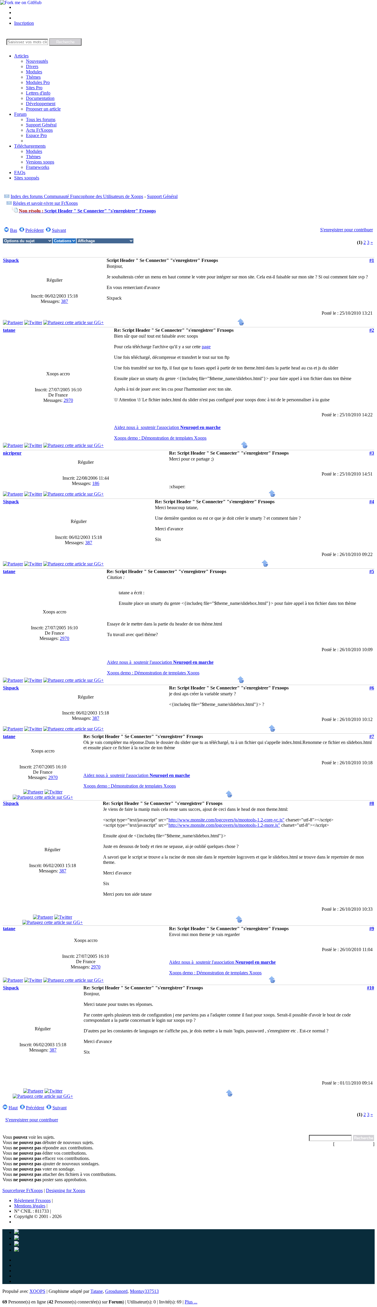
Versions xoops (40, 161)
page (206, 346)
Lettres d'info (38, 92)
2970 (68, 400)
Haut (13, 1107)
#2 (371, 330)
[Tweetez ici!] (33, 322)
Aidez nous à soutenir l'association (167, 427)
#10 (370, 987)
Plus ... (191, 1301)
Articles (21, 55)
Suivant (59, 230)
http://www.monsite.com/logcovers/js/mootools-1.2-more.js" (224, 825)
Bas (13, 230)
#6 (371, 687)
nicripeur (12, 453)
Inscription (24, 23)
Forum (20, 114)
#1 (371, 260)
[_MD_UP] (240, 323)
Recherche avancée (354, 1143)
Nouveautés (37, 61)
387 (64, 301)
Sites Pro (34, 87)
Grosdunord (116, 1291)
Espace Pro (36, 135)
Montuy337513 (144, 1291)
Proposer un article (43, 108)
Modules (34, 71)
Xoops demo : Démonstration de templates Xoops (160, 437)
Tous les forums (40, 119)
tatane (9, 330)
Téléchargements (30, 145)
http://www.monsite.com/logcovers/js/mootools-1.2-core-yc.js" (226, 819)
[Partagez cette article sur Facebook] (13, 322)
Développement (40, 103)
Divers (32, 66)
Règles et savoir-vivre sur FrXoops (45, 203)
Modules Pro (38, 82)
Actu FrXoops (39, 130)
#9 (371, 928)
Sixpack (11, 260)
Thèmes (33, 77)
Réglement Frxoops (32, 1200)
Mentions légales (29, 1205)
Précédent (34, 230)
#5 (371, 571)
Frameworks (37, 167)
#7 (371, 736)
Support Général (41, 124)
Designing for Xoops (65, 1190)
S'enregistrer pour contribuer (346, 229)
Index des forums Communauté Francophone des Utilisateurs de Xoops (77, 196)
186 (95, 483)
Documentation (40, 98)
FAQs (19, 172)
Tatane (96, 1291)
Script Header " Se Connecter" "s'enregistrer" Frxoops (87, 210)
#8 (371, 803)
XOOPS (37, 1291)
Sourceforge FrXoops (22, 1190)
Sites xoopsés (26, 177)
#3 (371, 453)
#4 (371, 501)
